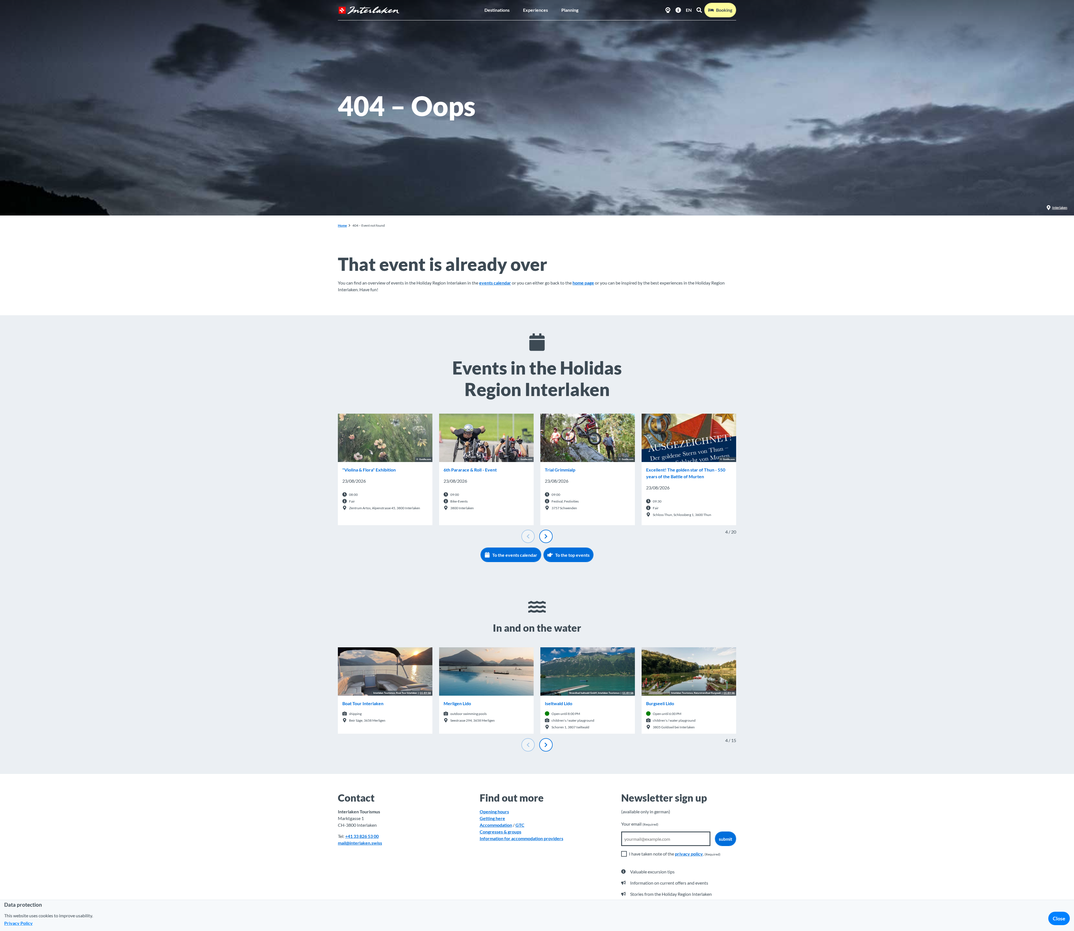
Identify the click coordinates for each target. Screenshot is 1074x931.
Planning (569, 10)
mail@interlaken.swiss (360, 842)
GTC (519, 825)
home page (583, 282)
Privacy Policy (18, 923)
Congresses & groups (500, 831)
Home (342, 225)
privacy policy (689, 853)
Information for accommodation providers (521, 838)
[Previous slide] (528, 536)
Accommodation (496, 825)
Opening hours (494, 811)
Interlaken (1059, 207)
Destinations (497, 10)
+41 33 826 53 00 (362, 836)
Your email (639, 823)
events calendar (495, 282)
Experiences (535, 10)
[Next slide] (546, 536)
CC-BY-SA (425, 693)
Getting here (492, 818)
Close (1059, 918)
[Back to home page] (369, 10)
